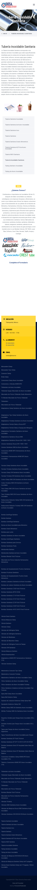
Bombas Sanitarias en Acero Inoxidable (13, 535)
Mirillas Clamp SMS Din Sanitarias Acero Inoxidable (16, 707)
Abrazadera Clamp (6, 366)
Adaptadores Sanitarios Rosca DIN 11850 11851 (16, 440)
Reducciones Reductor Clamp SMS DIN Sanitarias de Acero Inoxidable (17, 501)
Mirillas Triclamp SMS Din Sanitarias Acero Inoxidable (17, 711)
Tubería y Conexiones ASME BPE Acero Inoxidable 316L (16, 763)
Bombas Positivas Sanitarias (10, 572)
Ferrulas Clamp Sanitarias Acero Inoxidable (14, 465)
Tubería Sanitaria (10, 136)
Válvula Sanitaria (6, 623)
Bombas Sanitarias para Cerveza (11, 542)
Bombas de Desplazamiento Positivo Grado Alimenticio (14, 577)
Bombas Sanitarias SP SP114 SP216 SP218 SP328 (17, 742)
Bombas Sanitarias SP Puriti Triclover (12, 738)
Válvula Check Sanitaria (8, 616)
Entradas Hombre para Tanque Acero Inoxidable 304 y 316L (17, 725)
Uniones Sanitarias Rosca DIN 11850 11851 (14, 444)
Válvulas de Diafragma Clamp (10, 630)
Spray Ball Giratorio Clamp (9, 697)
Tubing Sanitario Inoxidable (14, 166)
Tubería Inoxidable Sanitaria (21, 33)
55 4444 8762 (10, 345)
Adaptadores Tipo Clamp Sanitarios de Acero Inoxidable (14, 416)
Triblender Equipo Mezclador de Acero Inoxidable (16, 391)
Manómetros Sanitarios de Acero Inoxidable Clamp (16, 677)
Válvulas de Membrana (8, 637)
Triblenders (4, 401)
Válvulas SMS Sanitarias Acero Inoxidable (13, 805)
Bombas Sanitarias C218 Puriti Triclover (13, 602)
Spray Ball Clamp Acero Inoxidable (11, 694)
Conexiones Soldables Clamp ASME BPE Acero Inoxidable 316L (15, 758)
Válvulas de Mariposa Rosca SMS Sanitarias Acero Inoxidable (16, 810)
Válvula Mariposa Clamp (8, 620)
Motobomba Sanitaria (7, 549)
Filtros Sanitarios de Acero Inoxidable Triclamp (15, 684)
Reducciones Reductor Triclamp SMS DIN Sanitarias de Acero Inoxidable (17, 507)
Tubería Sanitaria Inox (12, 130)
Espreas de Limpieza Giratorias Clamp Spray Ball (16, 700)
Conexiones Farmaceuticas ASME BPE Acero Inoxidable (14, 458)
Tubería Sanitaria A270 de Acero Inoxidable (15, 148)
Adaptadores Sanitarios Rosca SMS (12, 437)
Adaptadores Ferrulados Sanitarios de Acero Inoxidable (14, 432)
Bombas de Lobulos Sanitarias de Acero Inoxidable (16, 585)
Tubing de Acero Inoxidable (14, 171)
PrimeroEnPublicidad (20, 885)
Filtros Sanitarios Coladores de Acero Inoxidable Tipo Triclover (17, 689)
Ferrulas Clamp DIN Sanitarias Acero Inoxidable (15, 472)
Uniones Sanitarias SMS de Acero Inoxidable (14, 447)
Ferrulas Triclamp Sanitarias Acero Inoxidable (14, 469)
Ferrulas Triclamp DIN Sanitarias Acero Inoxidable (16, 476)
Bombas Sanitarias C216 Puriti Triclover (13, 599)
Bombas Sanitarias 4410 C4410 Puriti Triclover (15, 609)
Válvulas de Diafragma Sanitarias (11, 634)
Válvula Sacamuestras (8, 654)
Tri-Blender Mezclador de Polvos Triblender (14, 398)
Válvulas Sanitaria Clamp (8, 664)
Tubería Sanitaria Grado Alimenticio (16, 142)
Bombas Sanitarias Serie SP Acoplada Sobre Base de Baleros (17, 747)
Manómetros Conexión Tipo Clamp (11, 671)
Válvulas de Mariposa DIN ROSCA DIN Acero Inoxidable (14, 857)
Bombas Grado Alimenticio (9, 528)
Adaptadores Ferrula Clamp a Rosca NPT (13, 424)
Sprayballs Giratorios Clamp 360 (11, 704)
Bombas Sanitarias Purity (8, 546)
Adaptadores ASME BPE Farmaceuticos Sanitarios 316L (16, 659)
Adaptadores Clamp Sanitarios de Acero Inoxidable (16, 408)
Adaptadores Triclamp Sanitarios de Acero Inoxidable (17, 421)
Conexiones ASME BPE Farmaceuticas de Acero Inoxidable (15, 452)
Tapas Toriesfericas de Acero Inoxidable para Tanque (17, 735)
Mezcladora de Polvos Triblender (11, 405)
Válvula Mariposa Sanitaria (9, 651)
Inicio (5, 33)
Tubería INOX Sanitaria (12, 154)
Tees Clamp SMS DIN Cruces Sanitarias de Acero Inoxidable (16, 490)
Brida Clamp (5, 377)
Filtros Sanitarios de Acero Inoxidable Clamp (14, 681)
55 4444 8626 (10, 343)
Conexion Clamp (6, 373)
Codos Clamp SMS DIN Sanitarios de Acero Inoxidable (17, 479)
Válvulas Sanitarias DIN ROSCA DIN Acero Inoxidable (17, 814)
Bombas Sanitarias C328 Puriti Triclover (13, 606)
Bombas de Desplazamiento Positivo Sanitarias (15, 569)
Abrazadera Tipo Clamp (8, 370)
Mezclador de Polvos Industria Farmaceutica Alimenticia (14, 561)
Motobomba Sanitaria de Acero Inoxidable (14, 553)
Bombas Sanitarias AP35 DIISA (10, 592)
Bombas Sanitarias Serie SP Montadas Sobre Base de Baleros (17, 752)
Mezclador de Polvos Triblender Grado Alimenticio (16, 394)
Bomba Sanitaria (6, 518)
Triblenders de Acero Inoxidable (10, 387)
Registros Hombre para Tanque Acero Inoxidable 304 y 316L (17, 719)
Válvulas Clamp (5, 627)
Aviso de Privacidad (18, 883)
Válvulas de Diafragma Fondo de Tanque (13, 644)
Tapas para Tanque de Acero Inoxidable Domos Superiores (15, 730)
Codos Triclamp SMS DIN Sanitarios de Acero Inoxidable (15, 484)
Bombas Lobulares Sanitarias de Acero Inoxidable (16, 581)
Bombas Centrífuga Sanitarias (10, 521)
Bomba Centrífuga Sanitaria (9, 515)
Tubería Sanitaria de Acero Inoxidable (17, 125)
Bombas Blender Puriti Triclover (10, 556)
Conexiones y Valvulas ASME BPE (11, 384)
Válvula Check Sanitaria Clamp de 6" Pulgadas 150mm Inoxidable (17, 866)
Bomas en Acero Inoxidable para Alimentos (14, 525)
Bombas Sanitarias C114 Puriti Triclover (13, 595)
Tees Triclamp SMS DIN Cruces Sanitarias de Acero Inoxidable (16, 495)
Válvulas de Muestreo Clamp (10, 641)
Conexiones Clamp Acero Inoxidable (12, 380)
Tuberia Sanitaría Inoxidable (14, 119)
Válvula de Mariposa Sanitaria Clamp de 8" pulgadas (16, 861)
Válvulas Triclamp (6, 801)
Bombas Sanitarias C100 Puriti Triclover (13, 588)
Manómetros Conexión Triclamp (10, 674)
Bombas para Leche (7, 532)
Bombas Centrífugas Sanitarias (10, 539)
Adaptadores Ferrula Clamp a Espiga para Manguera (16, 428)
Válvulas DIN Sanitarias (8, 647)
